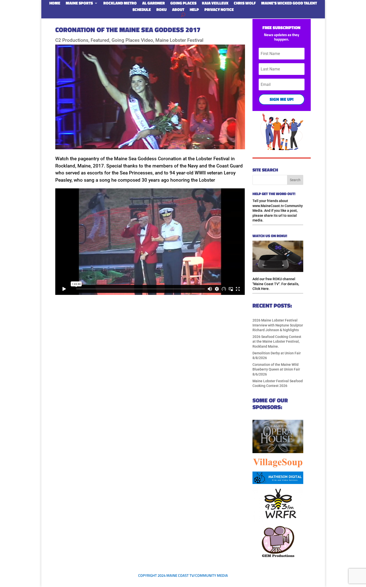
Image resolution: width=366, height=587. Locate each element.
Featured (100, 40)
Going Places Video (132, 40)
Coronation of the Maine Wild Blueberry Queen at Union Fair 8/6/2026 (276, 369)
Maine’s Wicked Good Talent (289, 4)
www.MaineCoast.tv (268, 206)
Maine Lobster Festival (179, 40)
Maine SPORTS (79, 4)
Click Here (260, 289)
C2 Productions (71, 40)
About (178, 10)
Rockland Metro (120, 4)
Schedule (141, 10)
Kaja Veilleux (215, 4)
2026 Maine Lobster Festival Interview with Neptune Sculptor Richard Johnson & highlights (277, 325)
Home (54, 4)
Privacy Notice (219, 10)
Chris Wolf (245, 4)
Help (194, 10)
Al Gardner (153, 4)
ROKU (161, 10)
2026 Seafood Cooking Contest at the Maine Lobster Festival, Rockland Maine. (276, 341)
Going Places (183, 4)
